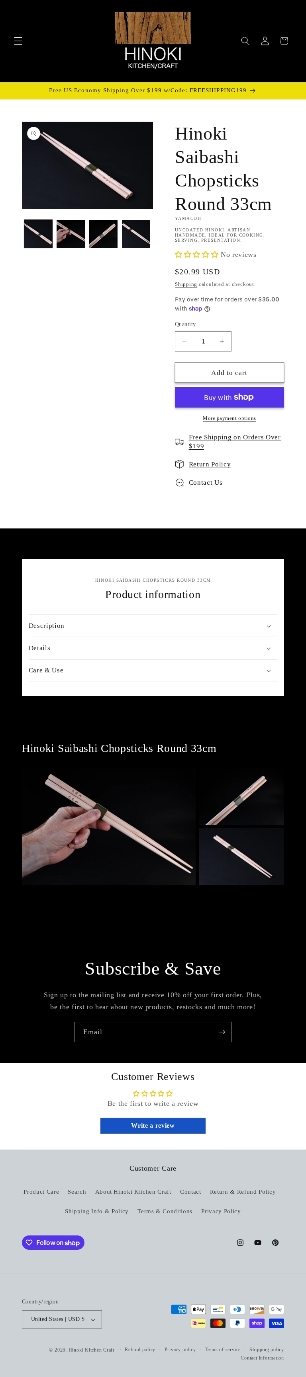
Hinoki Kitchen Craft (91, 1350)
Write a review (153, 1125)
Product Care (41, 1191)
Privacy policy (180, 1349)
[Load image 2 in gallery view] (71, 234)
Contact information (262, 1358)
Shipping (186, 284)
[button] (18, 40)
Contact (190, 1191)
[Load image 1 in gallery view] (38, 234)
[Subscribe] (221, 1032)
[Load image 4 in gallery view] (136, 234)
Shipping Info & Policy (97, 1211)
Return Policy (210, 464)
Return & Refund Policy (243, 1191)
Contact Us (206, 482)
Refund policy (140, 1349)
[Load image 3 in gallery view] (103, 234)
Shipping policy (266, 1349)
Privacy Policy (221, 1211)
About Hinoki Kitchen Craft (133, 1191)
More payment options (229, 418)
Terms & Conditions (164, 1211)
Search (77, 1191)
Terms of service (223, 1349)
